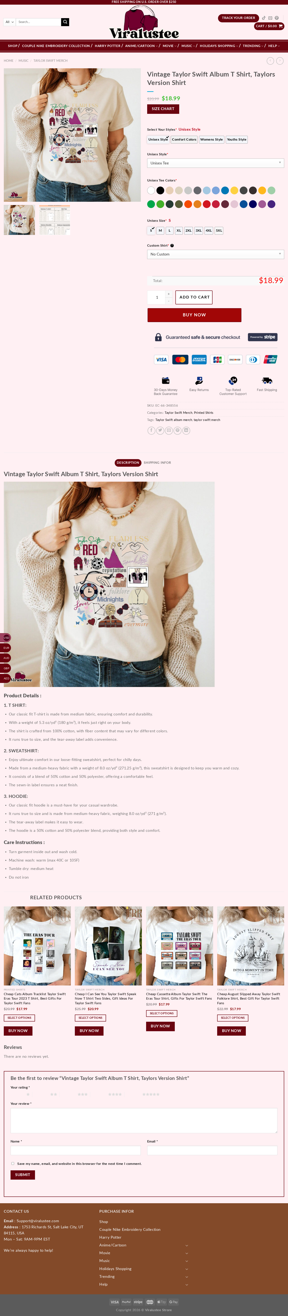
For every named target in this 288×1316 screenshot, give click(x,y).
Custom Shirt (160, 245)
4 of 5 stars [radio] (99, 1094)
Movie (168, 46)
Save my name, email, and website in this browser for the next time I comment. (79, 1163)
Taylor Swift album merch (173, 420)
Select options (19, 1017)
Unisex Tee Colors (162, 180)
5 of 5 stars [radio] (133, 1094)
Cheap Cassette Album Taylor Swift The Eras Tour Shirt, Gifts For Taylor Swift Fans (179, 996)
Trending (252, 46)
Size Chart (163, 109)
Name (16, 1141)
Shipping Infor (157, 462)
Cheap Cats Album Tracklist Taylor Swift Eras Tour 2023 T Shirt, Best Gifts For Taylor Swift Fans (35, 998)
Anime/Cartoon (140, 46)
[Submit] (65, 22)
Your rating (20, 1087)
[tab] (128, 463)
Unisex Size (157, 220)
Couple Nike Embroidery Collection (56, 46)
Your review (21, 1103)
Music (187, 46)
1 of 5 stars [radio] (17, 1094)
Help (272, 46)
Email (152, 1141)
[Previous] (12, 135)
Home (8, 60)
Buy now (194, 315)
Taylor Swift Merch (50, 60)
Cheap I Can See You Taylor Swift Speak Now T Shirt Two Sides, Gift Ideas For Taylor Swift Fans (105, 998)
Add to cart (195, 297)
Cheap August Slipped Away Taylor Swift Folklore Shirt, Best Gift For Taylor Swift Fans (248, 998)
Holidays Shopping (217, 46)
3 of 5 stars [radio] (68, 1094)
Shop (12, 46)
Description (128, 462)
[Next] (133, 135)
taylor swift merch (207, 420)
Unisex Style (157, 154)
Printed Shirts (204, 412)
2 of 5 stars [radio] (41, 1094)
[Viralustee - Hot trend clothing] (144, 22)
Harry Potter (108, 46)
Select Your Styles (162, 129)
